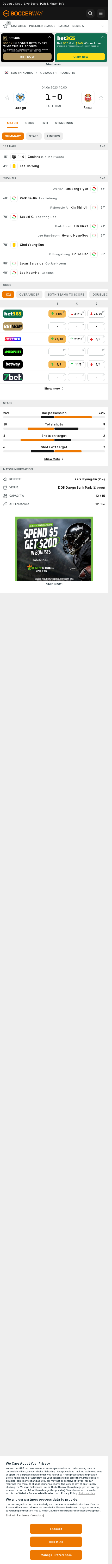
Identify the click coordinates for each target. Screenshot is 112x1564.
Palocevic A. (59, 207)
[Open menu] (101, 13)
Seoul (88, 108)
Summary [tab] (13, 136)
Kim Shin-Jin (79, 207)
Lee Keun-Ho (30, 273)
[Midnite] (13, 352)
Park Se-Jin (28, 198)
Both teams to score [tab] (66, 294)
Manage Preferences (56, 1555)
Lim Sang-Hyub (77, 189)
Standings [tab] (64, 123)
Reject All (56, 1542)
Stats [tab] (34, 136)
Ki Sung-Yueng (59, 254)
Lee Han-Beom (49, 235)
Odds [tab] (29, 123)
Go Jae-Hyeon (52, 157)
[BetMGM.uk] (13, 326)
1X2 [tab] (8, 294)
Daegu (20, 108)
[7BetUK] (13, 377)
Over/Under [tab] (29, 294)
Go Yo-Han (80, 254)
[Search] (90, 13)
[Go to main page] (26, 13)
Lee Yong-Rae (46, 217)
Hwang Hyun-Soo (75, 235)
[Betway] (13, 364)
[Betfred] (13, 339)
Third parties (87, 1493)
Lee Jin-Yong (48, 198)
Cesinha (48, 273)
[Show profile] (20, 97)
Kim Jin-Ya (80, 226)
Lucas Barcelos (31, 263)
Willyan (58, 189)
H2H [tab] (44, 123)
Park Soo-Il (63, 226)
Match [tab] (12, 123)
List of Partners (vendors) (25, 1515)
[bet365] (13, 314)
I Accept (56, 1529)
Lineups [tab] (53, 136)
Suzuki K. (27, 217)
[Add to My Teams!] (7, 97)
